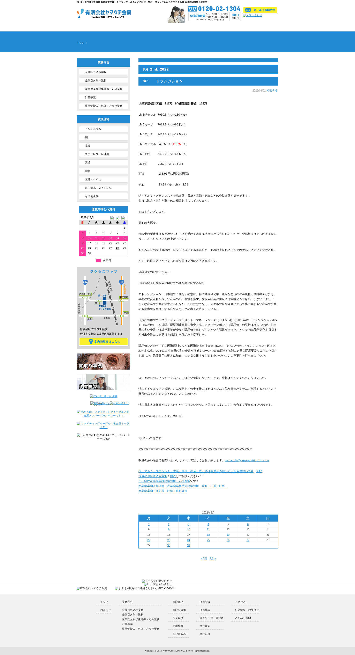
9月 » (213, 558)
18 (208, 534)
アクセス (223, 27)
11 (208, 529)
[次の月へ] (124, 217)
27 (248, 540)
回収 (259, 471)
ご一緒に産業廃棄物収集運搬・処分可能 (164, 481)
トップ (81, 27)
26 (228, 540)
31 (188, 545)
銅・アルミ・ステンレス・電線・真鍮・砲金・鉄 (170, 471)
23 (168, 540)
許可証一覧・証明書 (187, 27)
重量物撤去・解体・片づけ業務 (103, 105)
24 (188, 540)
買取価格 (112, 27)
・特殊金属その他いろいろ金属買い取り (228, 471)
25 (208, 540)
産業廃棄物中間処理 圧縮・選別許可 (162, 491)
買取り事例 (131, 27)
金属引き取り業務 (95, 80)
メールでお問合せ (240, 27)
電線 (87, 145)
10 (188, 529)
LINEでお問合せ (257, 27)
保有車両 (205, 610)
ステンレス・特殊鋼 (97, 154)
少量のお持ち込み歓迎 (152, 476)
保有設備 (168, 27)
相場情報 (271, 90)
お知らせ (105, 610)
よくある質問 (271, 27)
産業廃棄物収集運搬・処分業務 (103, 88)
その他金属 (91, 196)
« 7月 (204, 558)
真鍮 (87, 162)
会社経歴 (205, 634)
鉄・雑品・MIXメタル (98, 187)
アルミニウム (93, 128)
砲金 (87, 171)
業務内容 (94, 27)
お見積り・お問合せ (247, 610)
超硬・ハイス (93, 179)
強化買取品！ (181, 634)
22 (148, 540)
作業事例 (150, 27)
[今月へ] (117, 217)
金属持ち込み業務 (95, 72)
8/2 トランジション (163, 81)
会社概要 (206, 27)
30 (168, 545)
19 (228, 534)
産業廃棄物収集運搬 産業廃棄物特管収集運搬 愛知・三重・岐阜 (182, 486)
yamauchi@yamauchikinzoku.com (247, 460)
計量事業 (90, 97)
